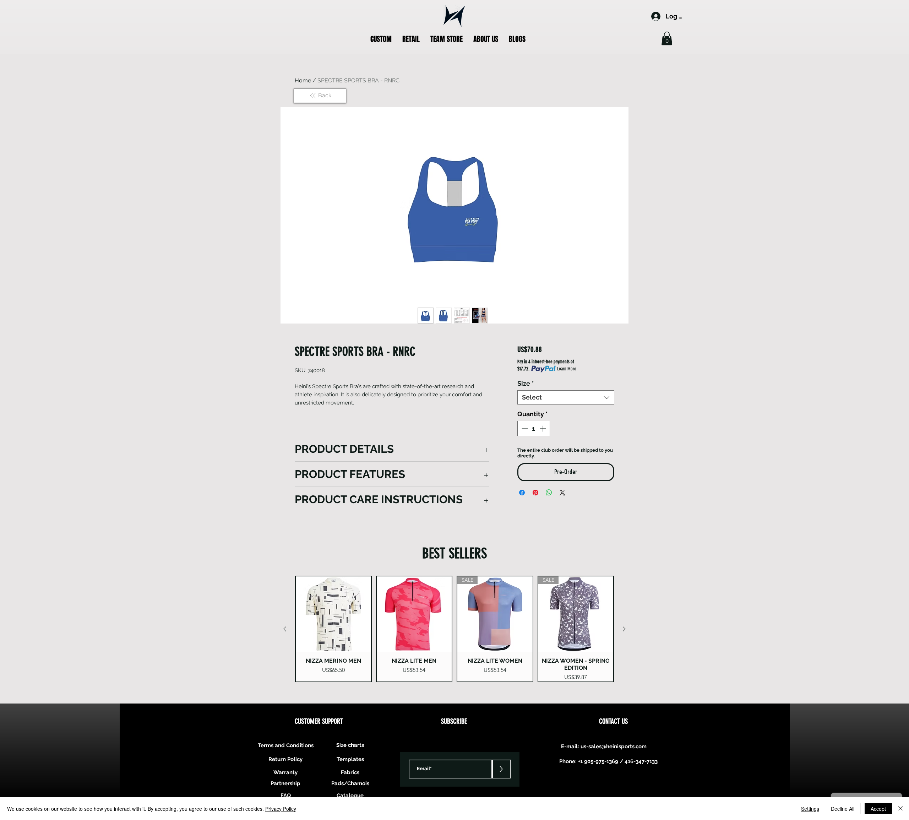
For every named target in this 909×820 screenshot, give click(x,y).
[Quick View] (333, 614)
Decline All (842, 808)
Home (303, 80)
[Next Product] (624, 629)
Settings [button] (810, 808)
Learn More (566, 369)
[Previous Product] (285, 629)
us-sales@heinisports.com (614, 746)
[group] (454, 629)
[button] (381, 39)
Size (525, 383)
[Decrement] (523, 428)
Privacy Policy (280, 808)
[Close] (900, 808)
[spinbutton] (533, 428)
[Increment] (543, 428)
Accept (878, 808)
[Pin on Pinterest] (535, 492)
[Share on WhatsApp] (549, 492)
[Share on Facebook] (522, 492)
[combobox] (565, 397)
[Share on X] (562, 492)
